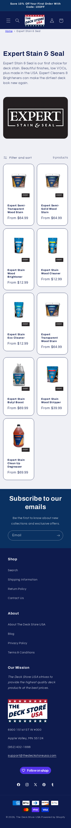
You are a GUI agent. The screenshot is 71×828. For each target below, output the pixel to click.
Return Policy (17, 588)
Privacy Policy (17, 643)
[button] (8, 20)
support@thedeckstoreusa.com (32, 755)
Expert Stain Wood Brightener (16, 273)
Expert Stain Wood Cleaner (51, 272)
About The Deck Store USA (27, 624)
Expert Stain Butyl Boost (16, 400)
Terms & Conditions (21, 652)
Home (9, 31)
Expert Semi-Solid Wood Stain (50, 209)
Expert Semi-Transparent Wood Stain (16, 209)
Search (13, 570)
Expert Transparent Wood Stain (49, 338)
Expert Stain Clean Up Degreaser (16, 463)
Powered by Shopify (53, 817)
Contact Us (16, 598)
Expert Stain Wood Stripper (51, 400)
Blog (11, 633)
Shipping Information (22, 579)
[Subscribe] (58, 535)
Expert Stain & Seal (29, 31)
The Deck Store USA (28, 817)
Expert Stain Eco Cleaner (16, 336)
